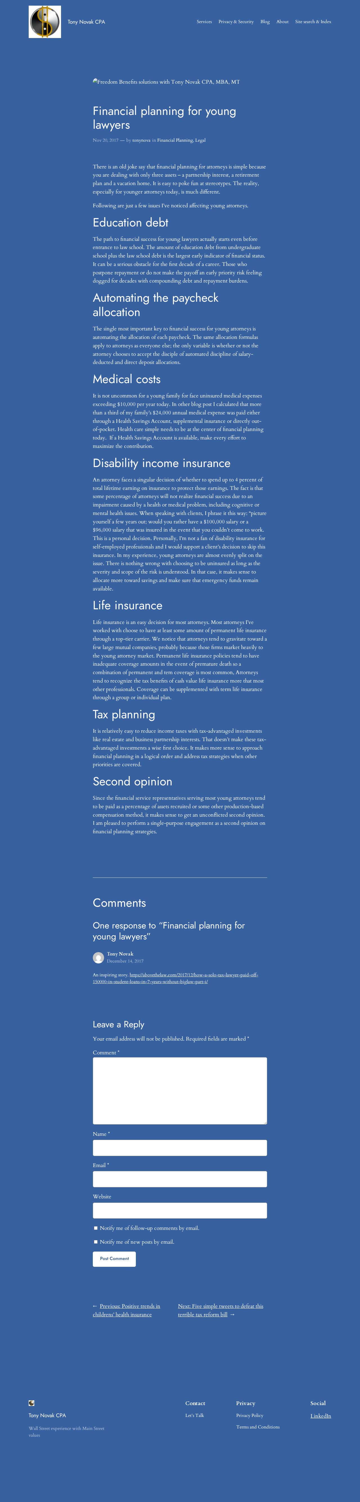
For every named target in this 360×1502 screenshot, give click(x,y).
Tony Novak (120, 954)
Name (101, 1134)
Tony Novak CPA (86, 22)
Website (102, 1196)
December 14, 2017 (125, 961)
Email (101, 1165)
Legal (200, 140)
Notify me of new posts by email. (137, 1242)
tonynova (141, 140)
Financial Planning (175, 140)
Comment (106, 1052)
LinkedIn (320, 1416)
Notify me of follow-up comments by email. (149, 1228)
